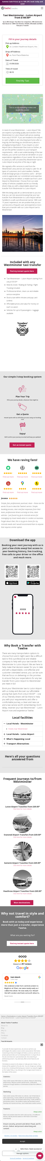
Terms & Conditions (15, 1158)
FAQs (3, 1033)
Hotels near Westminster (18, 729)
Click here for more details (22, 809)
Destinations (11, 1016)
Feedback (4, 1035)
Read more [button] (8, 996)
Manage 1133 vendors (10, 1136)
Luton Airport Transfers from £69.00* (30, 1016)
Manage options (22, 1153)
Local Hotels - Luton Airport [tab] (20, 734)
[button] (42, 1045)
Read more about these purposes (28, 1136)
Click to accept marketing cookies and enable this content (22, 108)
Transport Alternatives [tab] (17, 743)
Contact (4, 1038)
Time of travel (12, 69)
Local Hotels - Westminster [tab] (19, 723)
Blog (2, 1028)
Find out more (8, 477)
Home (3, 1016)
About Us (4, 1026)
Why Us (3, 1030)
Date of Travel (12, 60)
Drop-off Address (13, 51)
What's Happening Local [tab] (18, 739)
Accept (22, 1141)
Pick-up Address (12, 43)
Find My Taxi (22, 80)
